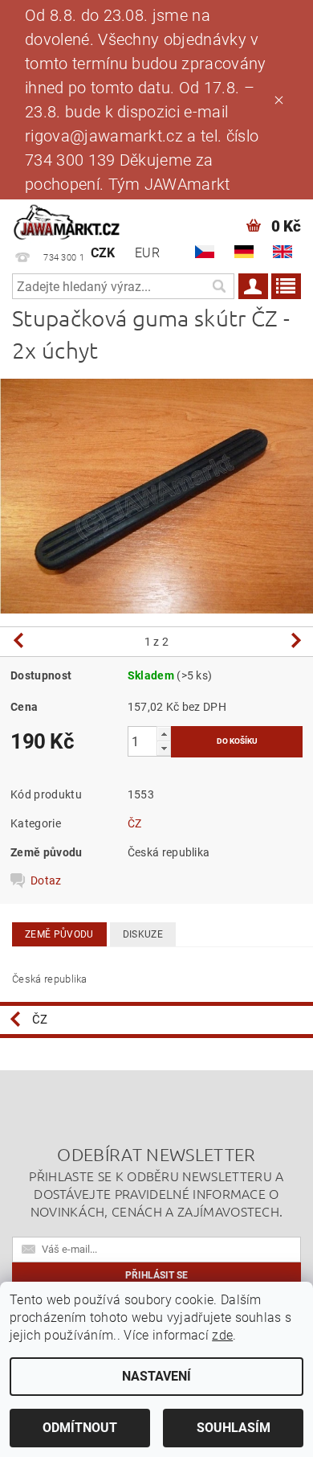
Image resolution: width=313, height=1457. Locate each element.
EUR (147, 253)
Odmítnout (80, 1427)
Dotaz (46, 880)
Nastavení (156, 1376)
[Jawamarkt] (67, 220)
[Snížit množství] (163, 748)
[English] (282, 251)
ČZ (135, 823)
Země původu (59, 934)
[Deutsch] (244, 251)
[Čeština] (204, 251)
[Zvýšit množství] (163, 733)
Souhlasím (233, 1427)
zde (222, 1335)
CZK (103, 253)
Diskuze (143, 934)
